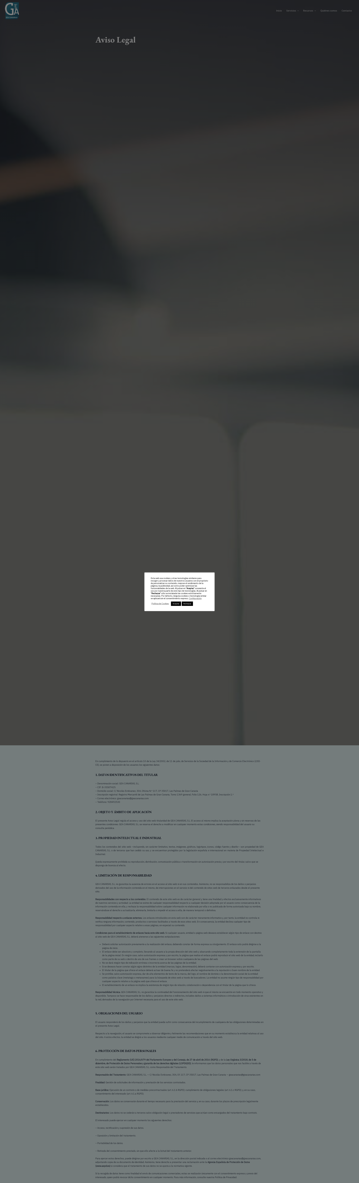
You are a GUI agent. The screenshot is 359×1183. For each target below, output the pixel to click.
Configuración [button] (195, 598)
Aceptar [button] (176, 604)
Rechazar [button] (187, 604)
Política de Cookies (160, 604)
